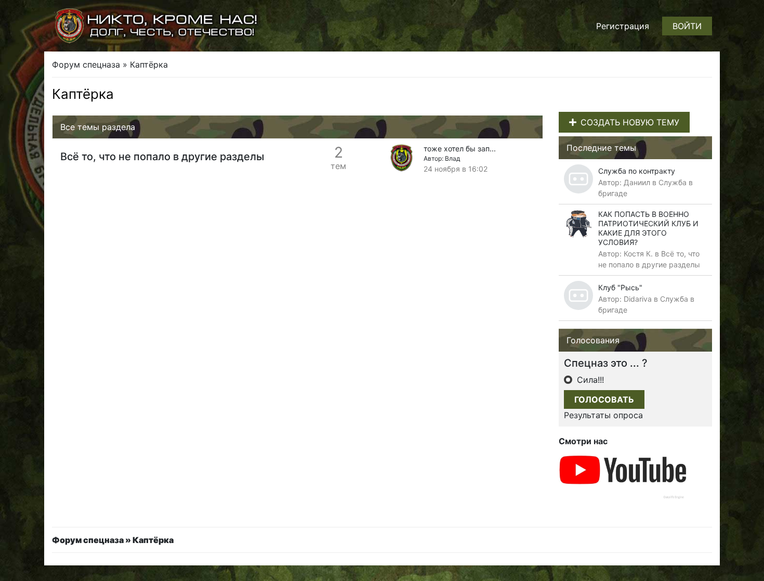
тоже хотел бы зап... (460, 148)
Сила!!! (589, 380)
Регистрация (622, 26)
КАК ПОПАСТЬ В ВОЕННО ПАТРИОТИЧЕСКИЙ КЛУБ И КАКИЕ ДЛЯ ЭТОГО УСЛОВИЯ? (648, 228)
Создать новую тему (630, 122)
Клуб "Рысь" (620, 287)
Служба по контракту (636, 170)
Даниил (637, 182)
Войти (687, 26)
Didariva (638, 298)
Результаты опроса (603, 415)
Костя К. (638, 253)
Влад (452, 158)
